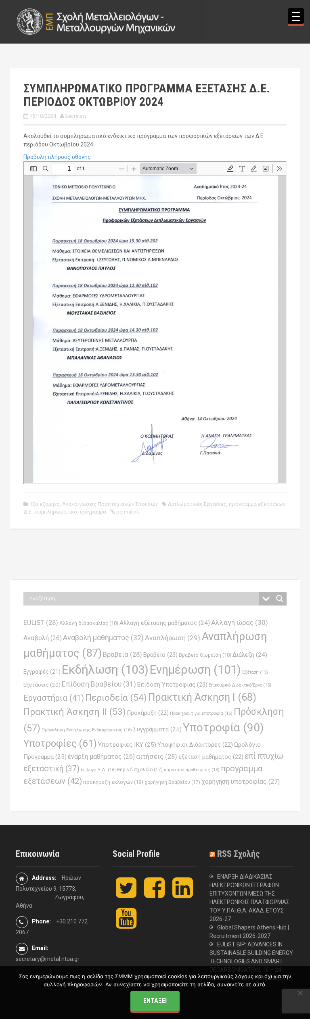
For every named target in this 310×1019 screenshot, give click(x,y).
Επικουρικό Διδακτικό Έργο (240, 685)
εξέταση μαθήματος (210, 757)
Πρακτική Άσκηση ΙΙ (74, 711)
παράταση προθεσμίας (192, 770)
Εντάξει (155, 1000)
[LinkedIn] (182, 894)
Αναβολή (42, 638)
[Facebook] (154, 894)
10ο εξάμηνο (44, 504)
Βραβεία (122, 654)
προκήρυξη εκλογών (113, 782)
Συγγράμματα (157, 729)
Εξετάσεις (42, 685)
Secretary (76, 116)
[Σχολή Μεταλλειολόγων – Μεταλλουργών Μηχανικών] (96, 21)
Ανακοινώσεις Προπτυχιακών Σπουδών (110, 504)
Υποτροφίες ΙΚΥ (127, 744)
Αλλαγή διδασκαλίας (88, 623)
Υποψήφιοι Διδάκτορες (195, 744)
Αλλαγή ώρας (239, 622)
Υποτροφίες (60, 743)
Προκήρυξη (148, 713)
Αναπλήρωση (172, 638)
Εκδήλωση (105, 670)
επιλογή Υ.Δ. (98, 770)
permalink (127, 512)
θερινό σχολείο (140, 770)
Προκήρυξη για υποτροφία (201, 713)
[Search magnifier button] (280, 599)
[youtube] (126, 925)
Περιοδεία (116, 697)
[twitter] (126, 894)
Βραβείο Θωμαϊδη (205, 655)
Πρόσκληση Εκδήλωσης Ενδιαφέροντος (87, 730)
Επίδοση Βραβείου (99, 684)
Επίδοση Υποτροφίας (172, 684)
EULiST (40, 622)
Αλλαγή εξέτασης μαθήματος (164, 622)
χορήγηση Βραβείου (172, 782)
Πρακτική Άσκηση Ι (202, 697)
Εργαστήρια (53, 698)
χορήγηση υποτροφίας (240, 781)
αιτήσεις (156, 756)
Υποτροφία (223, 727)
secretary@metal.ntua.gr (48, 959)
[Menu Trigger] (296, 16)
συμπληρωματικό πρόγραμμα (70, 512)
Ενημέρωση (195, 670)
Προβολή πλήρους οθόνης (57, 157)
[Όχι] (300, 993)
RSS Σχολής (238, 854)
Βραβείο (160, 654)
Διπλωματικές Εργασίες (197, 504)
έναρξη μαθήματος (101, 756)
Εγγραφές (42, 671)
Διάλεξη (249, 654)
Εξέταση (255, 672)
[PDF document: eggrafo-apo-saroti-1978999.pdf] (155, 322)
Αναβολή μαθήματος (103, 637)
